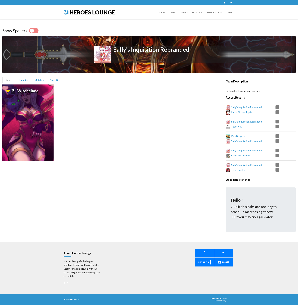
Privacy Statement (71, 299)
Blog (220, 12)
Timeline (23, 79)
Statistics (55, 79)
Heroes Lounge (91, 12)
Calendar (210, 12)
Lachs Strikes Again (241, 112)
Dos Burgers (238, 135)
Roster (10, 79)
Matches (39, 79)
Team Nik (236, 126)
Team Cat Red (238, 169)
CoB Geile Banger (240, 155)
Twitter (231, 2)
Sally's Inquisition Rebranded (246, 107)
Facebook (224, 2)
